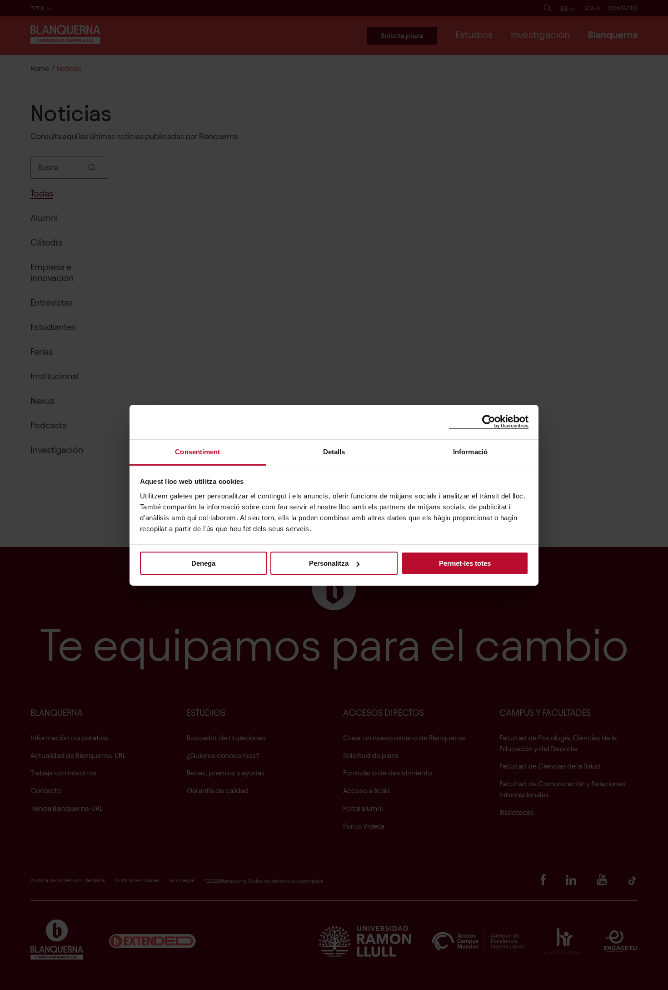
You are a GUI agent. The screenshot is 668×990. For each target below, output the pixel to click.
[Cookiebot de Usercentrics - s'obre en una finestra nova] (488, 422)
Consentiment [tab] (197, 451)
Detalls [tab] (334, 451)
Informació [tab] (470, 451)
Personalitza (329, 563)
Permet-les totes (465, 563)
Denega (203, 563)
